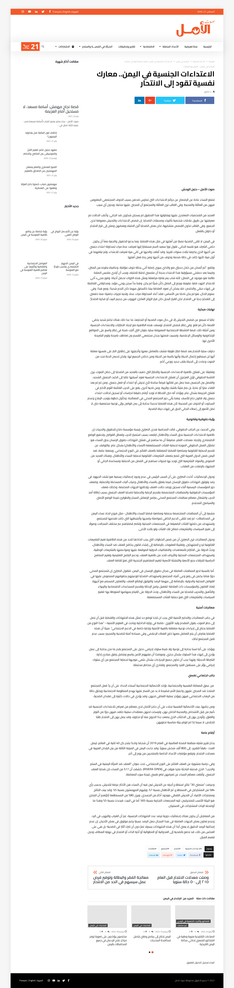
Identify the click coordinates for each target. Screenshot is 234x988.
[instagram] (23, 12)
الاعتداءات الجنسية (193, 848)
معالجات (151, 848)
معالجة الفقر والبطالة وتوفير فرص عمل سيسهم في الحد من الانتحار (121, 877)
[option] (195, 925)
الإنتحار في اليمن (182, 61)
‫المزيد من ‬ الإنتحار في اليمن (178, 899)
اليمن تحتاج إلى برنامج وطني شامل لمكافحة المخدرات (152, 938)
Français (57, 11)
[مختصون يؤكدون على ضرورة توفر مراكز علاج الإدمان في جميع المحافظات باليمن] (107, 916)
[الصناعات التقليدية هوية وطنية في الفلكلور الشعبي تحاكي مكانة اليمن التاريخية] (195, 916)
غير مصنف (182, 925)
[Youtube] (29, 12)
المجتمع (164, 848)
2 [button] (149, 952)
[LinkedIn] (36, 12)
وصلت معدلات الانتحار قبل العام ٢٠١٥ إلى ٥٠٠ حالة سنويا (183, 877)
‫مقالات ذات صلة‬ (205, 899)
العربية (75, 11)
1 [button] (152, 952)
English (66, 11)
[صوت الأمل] (195, 20)
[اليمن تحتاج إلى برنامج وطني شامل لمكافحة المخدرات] (151, 916)
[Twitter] (43, 12)
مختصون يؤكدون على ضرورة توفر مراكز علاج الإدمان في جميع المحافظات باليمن (108, 940)
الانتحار (176, 848)
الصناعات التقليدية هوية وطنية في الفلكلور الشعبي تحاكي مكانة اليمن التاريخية (196, 940)
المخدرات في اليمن (141, 925)
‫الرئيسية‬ (212, 61)
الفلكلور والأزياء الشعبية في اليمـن (193, 921)
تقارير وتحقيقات (191, 66)
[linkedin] (139, 100)
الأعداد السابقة (199, 61)
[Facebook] (50, 12)
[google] (150, 100)
